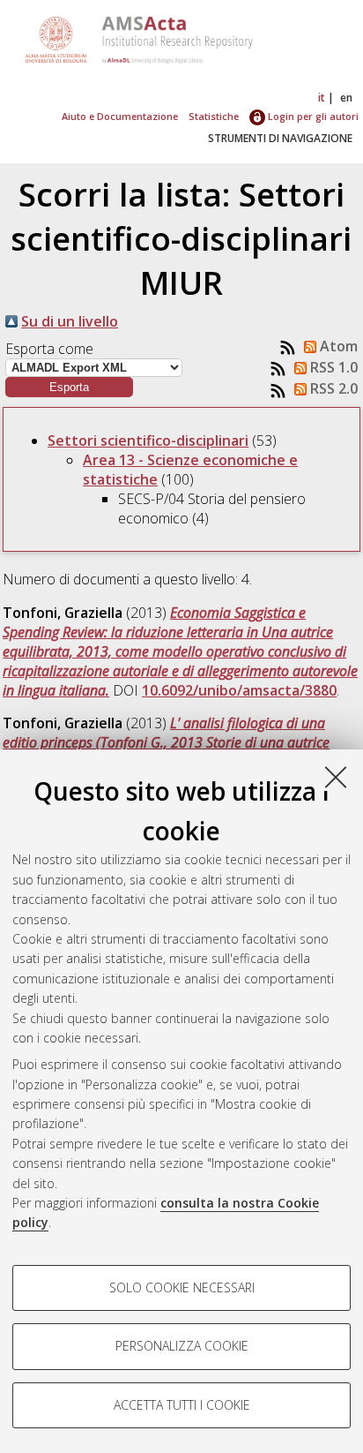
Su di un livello (69, 321)
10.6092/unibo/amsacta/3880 (239, 690)
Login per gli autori (312, 116)
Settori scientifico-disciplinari (148, 440)
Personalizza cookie (181, 1345)
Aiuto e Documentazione (120, 116)
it (321, 97)
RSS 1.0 (332, 367)
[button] (69, 387)
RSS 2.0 (332, 388)
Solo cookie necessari (182, 1287)
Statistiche (214, 116)
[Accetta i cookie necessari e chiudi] (336, 777)
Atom (337, 346)
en (346, 97)
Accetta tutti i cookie (182, 1405)
